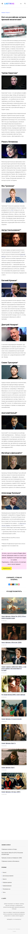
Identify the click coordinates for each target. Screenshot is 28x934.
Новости (4, 879)
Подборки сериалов (7, 882)
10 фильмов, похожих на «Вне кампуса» (10, 861)
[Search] (24, 3)
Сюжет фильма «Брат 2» (8, 743)
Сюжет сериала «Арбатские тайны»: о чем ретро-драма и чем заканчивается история (13, 668)
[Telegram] (15, 584)
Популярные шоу (6, 889)
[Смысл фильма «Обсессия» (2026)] (14, 631)
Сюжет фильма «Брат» (8, 767)
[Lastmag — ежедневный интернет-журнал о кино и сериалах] (9, 3)
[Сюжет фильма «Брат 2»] (14, 732)
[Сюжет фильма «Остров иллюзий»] (14, 708)
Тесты (4, 892)
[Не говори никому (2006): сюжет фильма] (14, 684)
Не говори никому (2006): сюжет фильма (13, 694)
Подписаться (6, 568)
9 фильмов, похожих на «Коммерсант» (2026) (11, 857)
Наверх (14, 931)
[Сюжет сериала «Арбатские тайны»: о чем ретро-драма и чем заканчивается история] (14, 656)
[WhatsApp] (17, 584)
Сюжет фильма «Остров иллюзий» (11, 719)
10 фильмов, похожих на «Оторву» (9, 849)
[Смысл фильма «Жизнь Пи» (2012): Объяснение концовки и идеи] (14, 605)
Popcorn (4, 872)
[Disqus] (14, 815)
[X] (13, 584)
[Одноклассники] (11, 584)
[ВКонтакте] (9, 584)
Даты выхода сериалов (8, 875)
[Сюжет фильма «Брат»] (14, 756)
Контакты (18, 929)
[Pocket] (19, 584)
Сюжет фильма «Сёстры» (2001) (10, 792)
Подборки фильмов (7, 885)
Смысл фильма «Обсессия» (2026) (11, 642)
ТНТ (12, 210)
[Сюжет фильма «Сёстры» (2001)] (14, 781)
